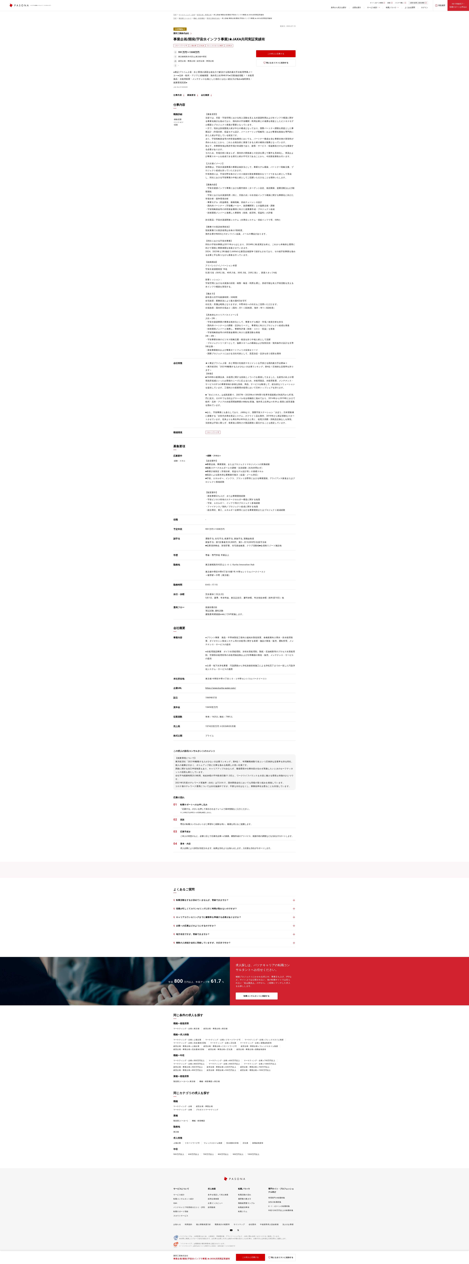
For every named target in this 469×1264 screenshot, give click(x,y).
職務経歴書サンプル (246, 1203)
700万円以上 (208, 1154)
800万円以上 (223, 1154)
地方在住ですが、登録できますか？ (191, 934)
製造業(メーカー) (180, 1121)
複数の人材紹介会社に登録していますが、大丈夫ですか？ (202, 943)
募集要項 (191, 95)
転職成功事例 (243, 1207)
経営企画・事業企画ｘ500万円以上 (188, 1067)
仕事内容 (177, 95)
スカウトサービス (180, 1216)
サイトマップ (239, 1224)
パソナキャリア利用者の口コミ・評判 (189, 1207)
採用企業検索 (213, 1199)
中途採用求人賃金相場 (269, 1224)
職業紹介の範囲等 (222, 1224)
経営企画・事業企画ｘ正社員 (220, 1049)
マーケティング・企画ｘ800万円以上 (189, 1064)
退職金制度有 (257, 1143)
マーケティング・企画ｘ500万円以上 (189, 1060)
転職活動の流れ (244, 1195)
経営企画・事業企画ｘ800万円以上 (188, 1070)
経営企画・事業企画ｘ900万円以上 (221, 1070)
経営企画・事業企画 (204, 1106)
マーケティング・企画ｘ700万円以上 (259, 1060)
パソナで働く (399, 3)
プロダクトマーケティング (207, 1110)
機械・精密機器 (198, 1121)
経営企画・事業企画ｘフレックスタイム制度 (259, 1046)
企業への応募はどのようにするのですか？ (194, 926)
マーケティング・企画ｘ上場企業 (187, 1040)
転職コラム (242, 1211)
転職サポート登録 (180, 1211)
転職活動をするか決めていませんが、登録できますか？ (201, 900)
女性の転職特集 (274, 1202)
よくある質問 (410, 7)
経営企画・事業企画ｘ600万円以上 (221, 1067)
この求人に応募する (275, 54)
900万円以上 (238, 1154)
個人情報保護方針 (203, 1224)
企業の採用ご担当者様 (417, 3)
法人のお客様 (288, 1224)
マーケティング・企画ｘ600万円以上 (224, 1060)
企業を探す (356, 7)
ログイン (424, 7)
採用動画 (211, 1207)
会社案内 (252, 1224)
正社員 (245, 1143)
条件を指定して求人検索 (218, 1195)
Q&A (175, 1203)
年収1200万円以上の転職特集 (280, 1210)
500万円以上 (178, 1154)
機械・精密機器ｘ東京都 (209, 1081)
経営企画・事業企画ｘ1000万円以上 (255, 1070)
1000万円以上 (254, 1154)
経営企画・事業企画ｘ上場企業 (186, 1046)
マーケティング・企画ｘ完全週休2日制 (189, 1043)
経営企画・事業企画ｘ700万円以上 (255, 1067)
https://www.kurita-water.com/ (220, 688)
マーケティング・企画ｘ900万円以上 (224, 1064)
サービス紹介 (179, 1195)
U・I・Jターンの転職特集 (279, 1206)
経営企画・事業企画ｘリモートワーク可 (220, 1046)
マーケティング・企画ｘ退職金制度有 (256, 1043)
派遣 (388, 3)
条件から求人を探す (338, 7)
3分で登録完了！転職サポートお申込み (458, 5)
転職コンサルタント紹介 (183, 1199)
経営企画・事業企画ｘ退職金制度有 (251, 1049)
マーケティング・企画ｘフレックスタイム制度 (264, 1040)
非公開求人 (249, 983)
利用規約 (188, 1224)
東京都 (176, 1132)
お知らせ (177, 1224)
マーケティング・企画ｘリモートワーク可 (223, 1040)
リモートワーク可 (192, 1143)
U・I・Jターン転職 (376, 3)
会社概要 (205, 95)
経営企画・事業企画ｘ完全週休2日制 (188, 1049)
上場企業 (177, 1143)
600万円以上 (193, 1154)
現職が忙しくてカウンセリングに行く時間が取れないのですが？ (205, 908)
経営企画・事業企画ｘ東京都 (215, 1029)
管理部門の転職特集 (276, 1198)
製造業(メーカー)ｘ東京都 (184, 1081)
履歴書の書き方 (244, 1199)
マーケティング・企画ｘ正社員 (223, 1043)
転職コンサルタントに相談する (257, 996)
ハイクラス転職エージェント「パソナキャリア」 (41, 5)
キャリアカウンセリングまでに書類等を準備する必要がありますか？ (207, 917)
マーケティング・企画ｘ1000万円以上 (260, 1064)
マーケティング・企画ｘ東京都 (186, 1029)
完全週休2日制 (232, 1143)
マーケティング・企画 (182, 1106)
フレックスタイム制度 (213, 1143)
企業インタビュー (215, 1203)
